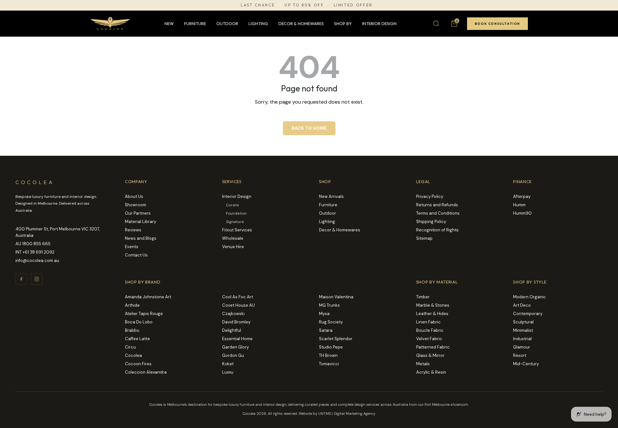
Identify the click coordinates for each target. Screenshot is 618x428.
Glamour (521, 347)
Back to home (309, 128)
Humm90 (522, 213)
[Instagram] (36, 279)
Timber (423, 297)
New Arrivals (331, 196)
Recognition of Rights (437, 230)
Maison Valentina (336, 297)
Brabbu (132, 330)
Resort (519, 355)
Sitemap (424, 238)
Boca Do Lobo (139, 322)
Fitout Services (237, 230)
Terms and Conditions (438, 213)
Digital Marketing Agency (354, 413)
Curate (232, 205)
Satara (325, 330)
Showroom (135, 205)
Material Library (140, 221)
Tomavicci (329, 364)
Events (131, 246)
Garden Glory (235, 347)
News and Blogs (140, 238)
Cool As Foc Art (237, 297)
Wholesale (232, 238)
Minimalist (523, 330)
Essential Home (237, 338)
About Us (134, 196)
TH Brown (328, 355)
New (169, 23)
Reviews (133, 230)
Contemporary (527, 313)
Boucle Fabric (430, 330)
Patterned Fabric (433, 347)
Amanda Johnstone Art (148, 297)
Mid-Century (526, 364)
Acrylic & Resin (431, 372)
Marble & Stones (432, 305)
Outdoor (227, 23)
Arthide (132, 305)
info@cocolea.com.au (37, 260)
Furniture (195, 23)
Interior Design (379, 23)
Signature (235, 221)
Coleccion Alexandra (146, 372)
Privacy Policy (429, 196)
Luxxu (227, 372)
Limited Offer (353, 5)
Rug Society (331, 322)
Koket (228, 364)
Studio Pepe (331, 347)
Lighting (258, 23)
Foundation (236, 213)
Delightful (231, 330)
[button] (454, 23)
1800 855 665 (36, 244)
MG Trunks (329, 305)
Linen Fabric (428, 322)
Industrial (522, 338)
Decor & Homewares (301, 23)
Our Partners (138, 213)
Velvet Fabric (429, 338)
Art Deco (522, 305)
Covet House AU (238, 305)
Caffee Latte (137, 338)
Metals (423, 364)
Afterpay (521, 196)
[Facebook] (21, 279)
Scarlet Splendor (335, 338)
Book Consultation (497, 24)
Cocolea (133, 355)
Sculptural (523, 322)
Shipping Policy (431, 221)
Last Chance (258, 5)
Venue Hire (233, 246)
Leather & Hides (432, 313)
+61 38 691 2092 (38, 252)
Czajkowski (233, 313)
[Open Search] (436, 23)
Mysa (324, 313)
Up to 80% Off (304, 5)
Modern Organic (529, 297)
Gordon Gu (233, 355)
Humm (519, 205)
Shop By (343, 23)
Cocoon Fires (138, 364)
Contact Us (136, 255)
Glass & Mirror (430, 355)
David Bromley (236, 322)
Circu (130, 347)
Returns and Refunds (437, 205)
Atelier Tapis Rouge (144, 313)
